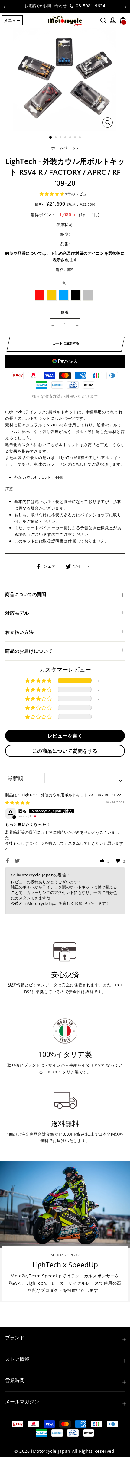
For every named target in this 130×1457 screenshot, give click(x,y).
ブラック (76, 295)
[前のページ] (4, 6)
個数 (65, 312)
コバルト (64, 295)
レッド (39, 295)
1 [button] (50, 137)
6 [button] (75, 137)
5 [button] (70, 137)
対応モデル (17, 613)
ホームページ (63, 148)
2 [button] (56, 137)
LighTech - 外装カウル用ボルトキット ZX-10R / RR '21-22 (71, 794)
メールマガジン (22, 1401)
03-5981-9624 (89, 5)
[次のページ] (125, 6)
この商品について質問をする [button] (65, 751)
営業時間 (14, 1380)
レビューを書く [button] (65, 735)
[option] (65, 5)
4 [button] (65, 137)
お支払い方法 (19, 632)
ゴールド (52, 295)
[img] (17, 802)
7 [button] (80, 137)
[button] (52, 194)
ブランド (14, 1337)
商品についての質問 (25, 594)
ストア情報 (17, 1359)
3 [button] (61, 137)
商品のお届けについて (29, 651)
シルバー (88, 295)
